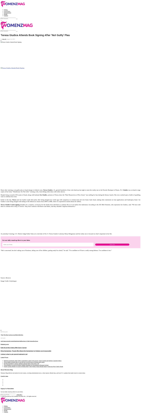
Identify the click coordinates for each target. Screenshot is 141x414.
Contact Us (7, 381)
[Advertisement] (50, 54)
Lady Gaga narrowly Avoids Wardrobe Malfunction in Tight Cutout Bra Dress (19, 341)
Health (5, 14)
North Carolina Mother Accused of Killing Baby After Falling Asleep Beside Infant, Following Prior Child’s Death (33, 366)
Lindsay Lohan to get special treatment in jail (14, 354)
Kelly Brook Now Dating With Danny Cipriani (14, 347)
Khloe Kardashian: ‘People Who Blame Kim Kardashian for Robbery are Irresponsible (26, 351)
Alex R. (4, 39)
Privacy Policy (7, 382)
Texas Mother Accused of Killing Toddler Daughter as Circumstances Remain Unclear (26, 365)
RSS (5, 385)
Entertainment (7, 12)
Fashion (6, 15)
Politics (6, 9)
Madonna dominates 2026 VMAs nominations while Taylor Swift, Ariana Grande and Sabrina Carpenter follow (33, 360)
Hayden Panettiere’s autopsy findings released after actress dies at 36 (21, 363)
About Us (6, 379)
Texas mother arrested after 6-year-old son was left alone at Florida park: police (24, 362)
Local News (7, 11)
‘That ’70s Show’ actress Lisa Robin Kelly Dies (12, 335)
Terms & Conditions (9, 384)
